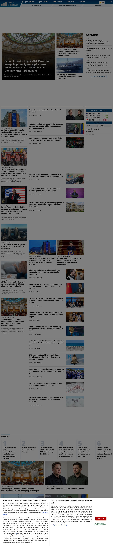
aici (16, 533)
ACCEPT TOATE (101, 518)
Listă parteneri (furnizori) (59, 525)
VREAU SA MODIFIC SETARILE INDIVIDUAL (100, 524)
